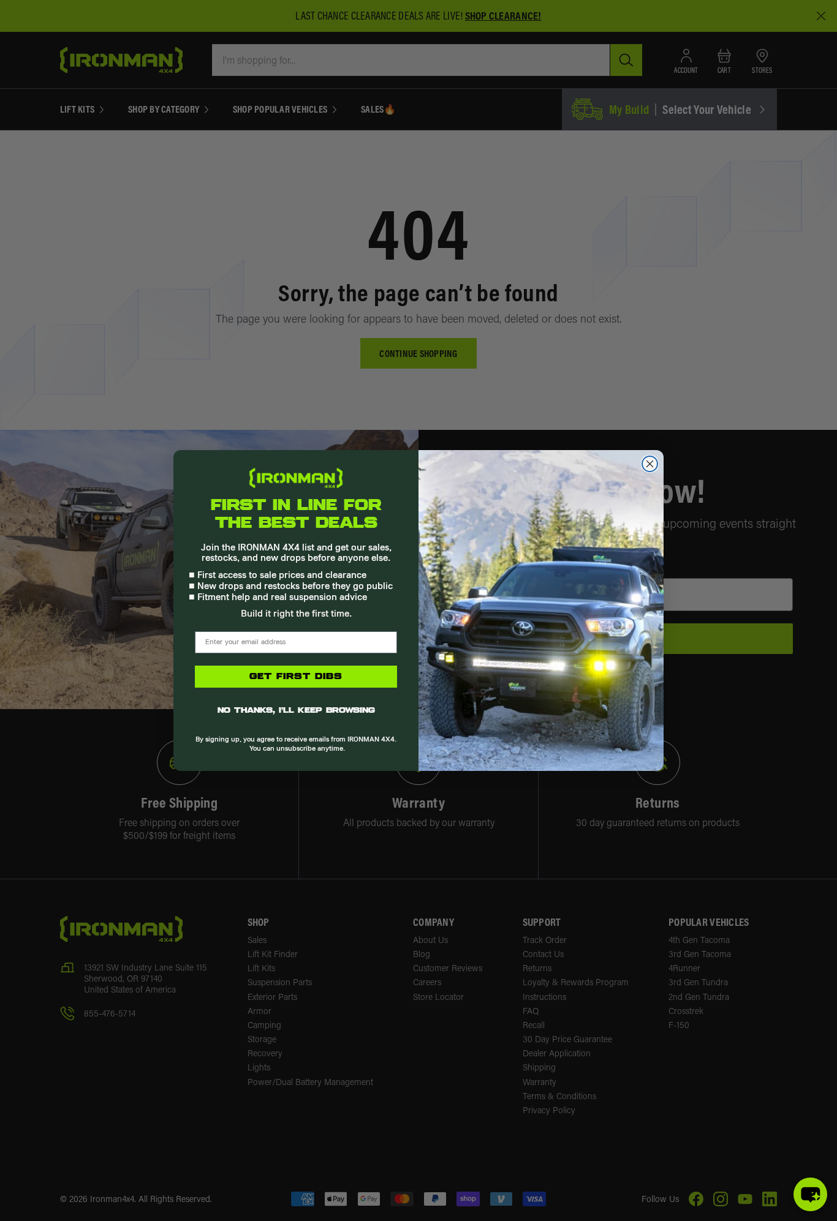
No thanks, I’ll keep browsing (296, 711)
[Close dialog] (649, 463)
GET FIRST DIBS (296, 677)
